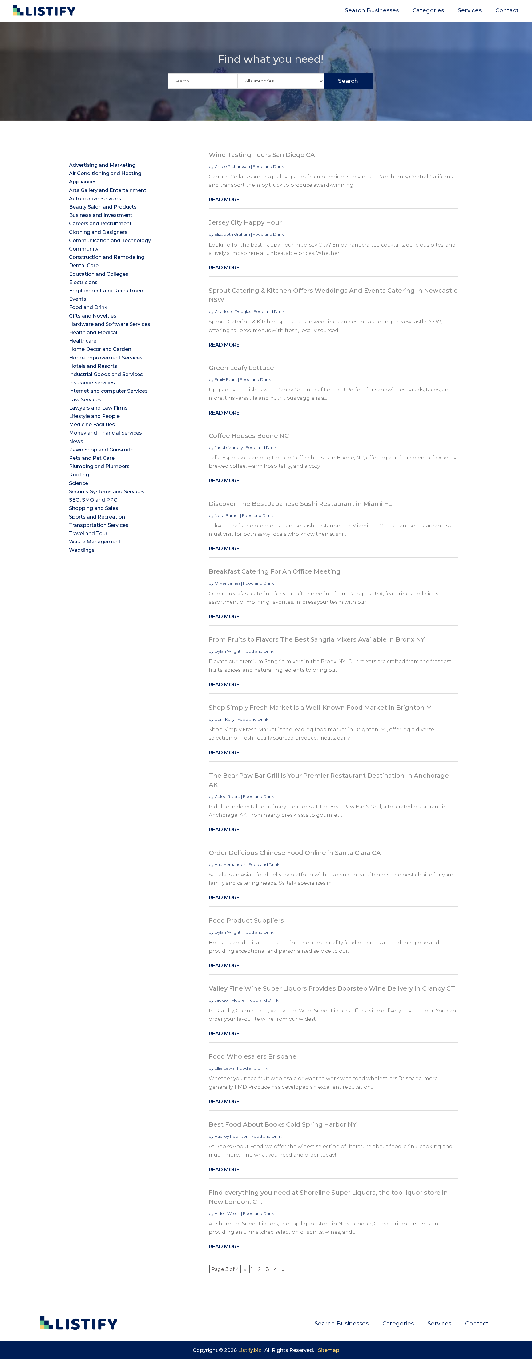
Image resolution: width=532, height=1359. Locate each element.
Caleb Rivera (227, 796)
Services (470, 11)
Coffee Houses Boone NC (249, 435)
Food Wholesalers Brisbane (252, 1056)
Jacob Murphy (229, 447)
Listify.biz (249, 1350)
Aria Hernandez (230, 864)
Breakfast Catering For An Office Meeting (275, 571)
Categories (428, 11)
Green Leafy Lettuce (241, 367)
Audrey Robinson (231, 1136)
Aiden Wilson (227, 1213)
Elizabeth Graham (232, 234)
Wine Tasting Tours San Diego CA (262, 154)
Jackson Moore (230, 1000)
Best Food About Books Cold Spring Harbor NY (282, 1124)
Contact (507, 11)
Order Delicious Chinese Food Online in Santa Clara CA (295, 852)
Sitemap (328, 1350)
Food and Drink (268, 166)
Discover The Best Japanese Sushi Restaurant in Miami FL (300, 503)
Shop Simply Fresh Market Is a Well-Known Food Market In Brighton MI (321, 707)
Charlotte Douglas (233, 311)
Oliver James (227, 583)
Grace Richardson (232, 166)
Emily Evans (226, 379)
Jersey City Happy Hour (245, 222)
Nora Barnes (227, 515)
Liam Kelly (225, 719)
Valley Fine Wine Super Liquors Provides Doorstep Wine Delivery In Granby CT (332, 988)
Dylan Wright (227, 651)
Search (348, 81)
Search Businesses (372, 11)
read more (224, 199)
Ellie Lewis (224, 1068)
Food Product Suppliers (246, 920)
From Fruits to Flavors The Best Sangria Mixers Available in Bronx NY (317, 639)
